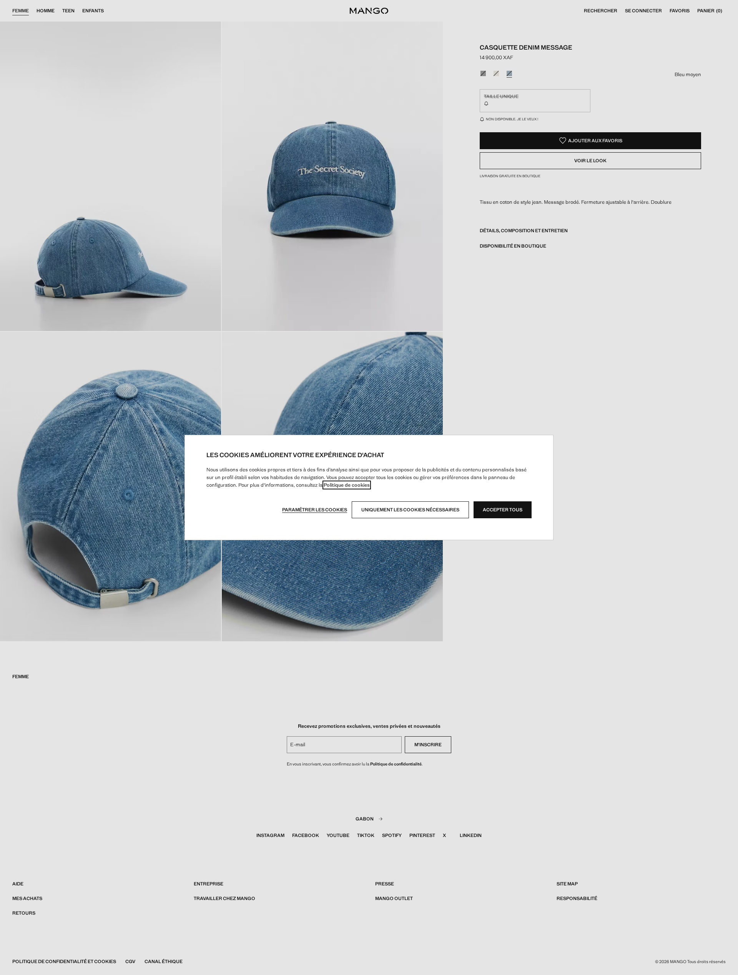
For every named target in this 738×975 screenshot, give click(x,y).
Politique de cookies (347, 485)
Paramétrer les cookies (314, 510)
